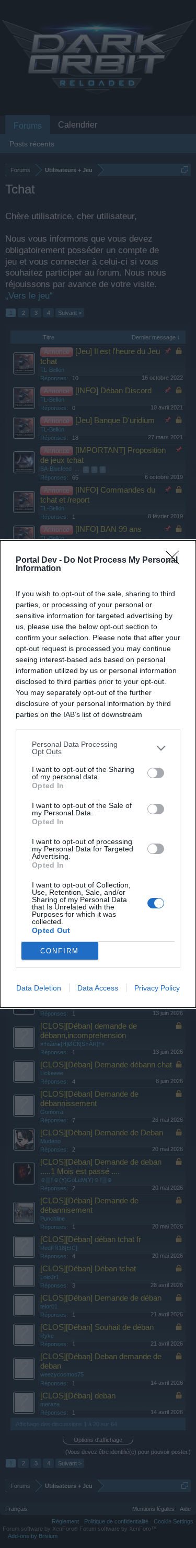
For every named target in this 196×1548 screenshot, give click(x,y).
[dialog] (98, 774)
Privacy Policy (157, 988)
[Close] (176, 561)
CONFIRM (59, 951)
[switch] (155, 773)
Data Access (97, 988)
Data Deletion (38, 988)
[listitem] (98, 748)
